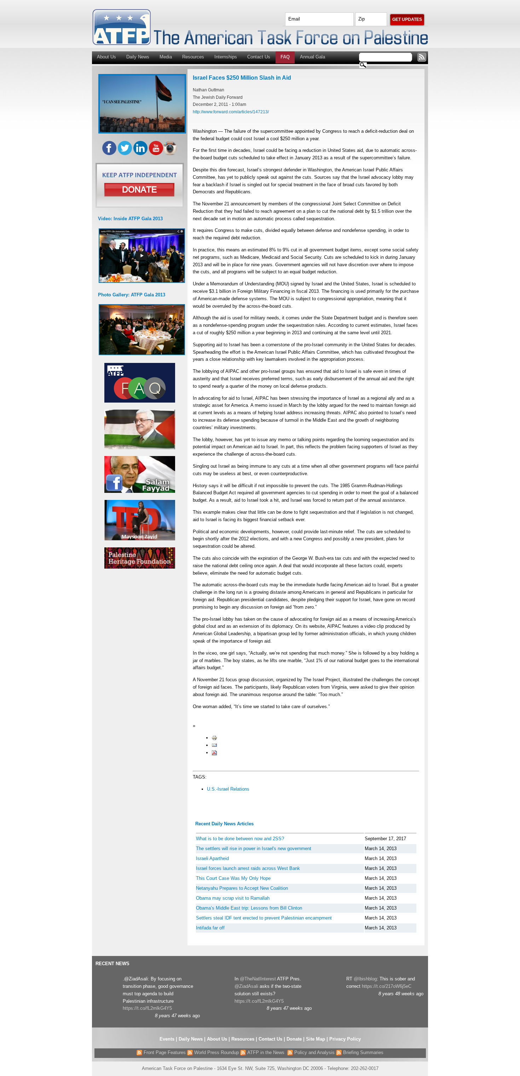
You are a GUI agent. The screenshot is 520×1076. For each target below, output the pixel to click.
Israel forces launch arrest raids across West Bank (248, 868)
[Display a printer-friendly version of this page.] (214, 737)
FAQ (285, 56)
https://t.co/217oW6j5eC (386, 986)
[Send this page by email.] (214, 745)
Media (166, 56)
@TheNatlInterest (258, 978)
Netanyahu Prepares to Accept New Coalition (242, 888)
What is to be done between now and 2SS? (240, 838)
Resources (193, 56)
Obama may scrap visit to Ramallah (233, 898)
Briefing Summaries (362, 1052)
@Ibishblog (365, 978)
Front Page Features (164, 1052)
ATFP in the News (266, 1052)
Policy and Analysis (314, 1052)
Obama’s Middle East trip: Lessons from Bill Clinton (249, 908)
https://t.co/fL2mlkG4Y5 (147, 1008)
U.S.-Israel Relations (228, 789)
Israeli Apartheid (212, 858)
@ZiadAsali (246, 986)
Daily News (137, 56)
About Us (106, 56)
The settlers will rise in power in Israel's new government (253, 848)
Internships (225, 56)
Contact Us (258, 56)
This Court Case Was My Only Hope (233, 878)
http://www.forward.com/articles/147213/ (231, 111)
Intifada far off (210, 927)
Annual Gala (312, 56)
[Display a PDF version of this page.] (214, 752)
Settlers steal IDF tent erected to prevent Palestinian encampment (264, 918)
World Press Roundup (216, 1052)
